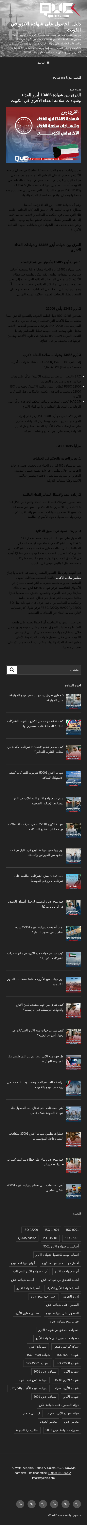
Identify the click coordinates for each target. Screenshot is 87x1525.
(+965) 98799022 (59, 1473)
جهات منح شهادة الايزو (64, 1321)
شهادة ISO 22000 (67, 1363)
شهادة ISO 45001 (37, 1363)
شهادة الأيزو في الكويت (32, 1380)
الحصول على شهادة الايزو (62, 1313)
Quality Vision (27, 1238)
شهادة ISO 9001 (68, 1354)
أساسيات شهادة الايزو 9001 (61, 1246)
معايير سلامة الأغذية (68, 577)
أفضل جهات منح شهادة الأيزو (60, 1263)
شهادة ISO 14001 (38, 1354)
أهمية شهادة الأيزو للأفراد (63, 1288)
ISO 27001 (72, 1238)
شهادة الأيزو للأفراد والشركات (28, 1388)
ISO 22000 (31, 1229)
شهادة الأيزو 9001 (45, 1371)
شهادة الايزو (71, 1396)
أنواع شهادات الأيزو (23, 1263)
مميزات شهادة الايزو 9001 (62, 1430)
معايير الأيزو (71, 1421)
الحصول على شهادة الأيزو (62, 1304)
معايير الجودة (48, 1421)
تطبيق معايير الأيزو (27, 1313)
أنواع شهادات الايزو (67, 1271)
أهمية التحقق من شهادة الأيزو (60, 1279)
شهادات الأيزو (38, 1346)
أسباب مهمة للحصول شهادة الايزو (57, 1254)
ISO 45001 (50, 1238)
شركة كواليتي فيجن (66, 1346)
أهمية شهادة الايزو (28, 1288)
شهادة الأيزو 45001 (66, 1380)
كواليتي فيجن (31, 1413)
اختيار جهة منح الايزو (43, 1296)
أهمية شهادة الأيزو (22, 1279)
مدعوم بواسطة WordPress (64, 1515)
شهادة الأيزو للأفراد (66, 1388)
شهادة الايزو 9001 (45, 1396)
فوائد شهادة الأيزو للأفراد (63, 1413)
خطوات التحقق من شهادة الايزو (58, 1330)
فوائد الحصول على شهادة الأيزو (59, 1405)
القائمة (41, 62)
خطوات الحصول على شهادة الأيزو (57, 1338)
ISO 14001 (52, 1229)
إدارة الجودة (71, 1296)
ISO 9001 (72, 1229)
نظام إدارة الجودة (27, 1430)
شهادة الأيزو (71, 1371)
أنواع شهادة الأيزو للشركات (30, 1271)
